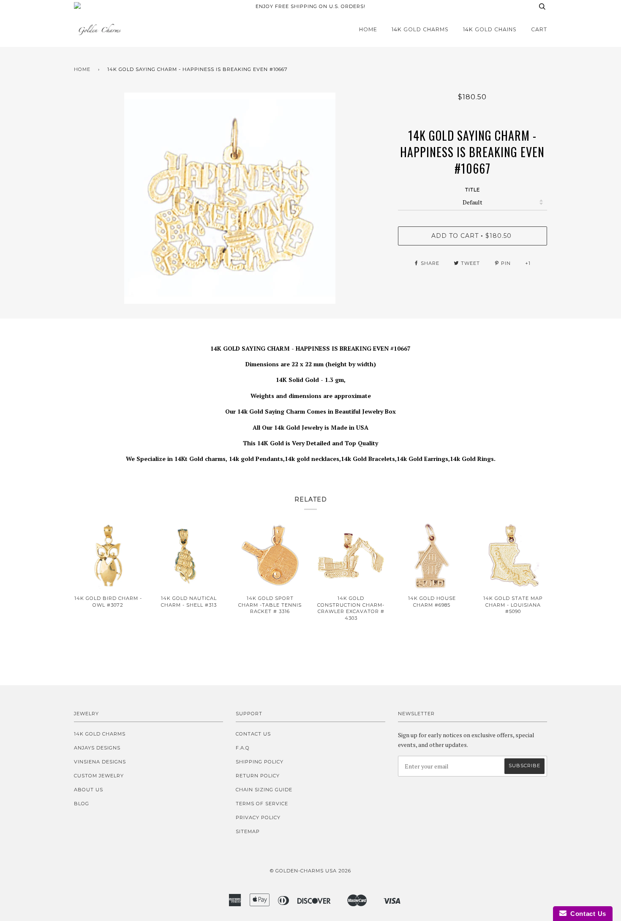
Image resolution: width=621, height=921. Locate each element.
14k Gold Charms (420, 29)
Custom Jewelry (99, 776)
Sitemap (248, 831)
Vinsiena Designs (100, 762)
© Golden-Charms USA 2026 (310, 871)
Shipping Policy (259, 762)
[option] (229, 198)
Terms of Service (262, 804)
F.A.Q (243, 748)
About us (88, 790)
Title (472, 190)
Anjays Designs (97, 748)
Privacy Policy (258, 817)
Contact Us (253, 734)
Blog (81, 804)
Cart (539, 29)
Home (368, 29)
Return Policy (258, 776)
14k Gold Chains (490, 29)
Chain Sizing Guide (264, 790)
